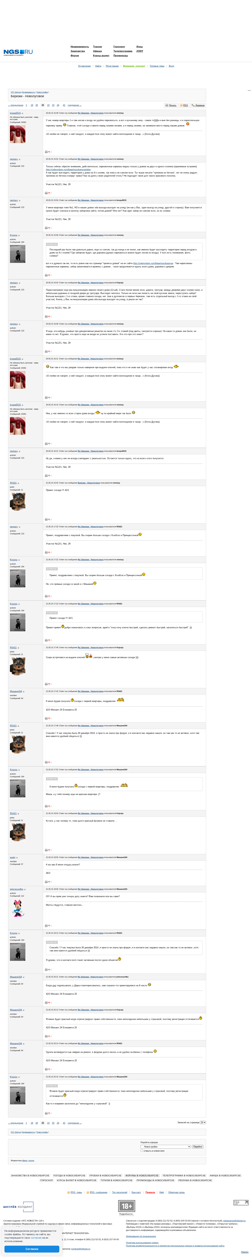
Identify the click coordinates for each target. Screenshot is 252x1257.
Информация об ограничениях (141, 1236)
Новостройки (42, 92)
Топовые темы (157, 66)
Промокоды (120, 55)
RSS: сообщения (98, 1192)
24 (58, 105)
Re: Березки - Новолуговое (91, 113)
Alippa (24, 1160)
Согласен (32, 1249)
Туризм (97, 46)
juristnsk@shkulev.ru (80, 1249)
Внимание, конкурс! (134, 66)
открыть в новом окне (154, 1151)
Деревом (200, 105)
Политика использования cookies (142, 1243)
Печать (172, 105)
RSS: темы (76, 1192)
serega (31, 1160)
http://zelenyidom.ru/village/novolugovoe (153, 263)
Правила (150, 1192)
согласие (36, 1237)
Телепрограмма (122, 51)
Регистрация (112, 66)
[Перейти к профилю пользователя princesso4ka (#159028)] (17, 916)
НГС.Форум (16, 92)
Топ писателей (119, 1192)
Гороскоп (119, 46)
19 (32, 105)
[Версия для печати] (46, 151)
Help (161, 1192)
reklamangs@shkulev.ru (234, 1221)
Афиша (97, 51)
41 (64, 105)
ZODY (139, 51)
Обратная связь (176, 1192)
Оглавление (84, 66)
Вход (171, 66)
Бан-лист (136, 1192)
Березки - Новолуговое (89, 483)
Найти (98, 66)
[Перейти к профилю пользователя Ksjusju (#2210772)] (17, 262)
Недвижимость (80, 46)
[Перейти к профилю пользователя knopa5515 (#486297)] (17, 142)
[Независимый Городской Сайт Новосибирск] (18, 53)
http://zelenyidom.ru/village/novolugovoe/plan (68, 169)
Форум (75, 55)
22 (48, 105)
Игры (139, 46)
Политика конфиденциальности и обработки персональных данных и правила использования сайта (175, 1246)
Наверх (245, 1252)
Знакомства (78, 51)
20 (36, 105)
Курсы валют (101, 55)
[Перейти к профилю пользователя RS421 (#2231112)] (17, 510)
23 (53, 105)
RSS (185, 105)
